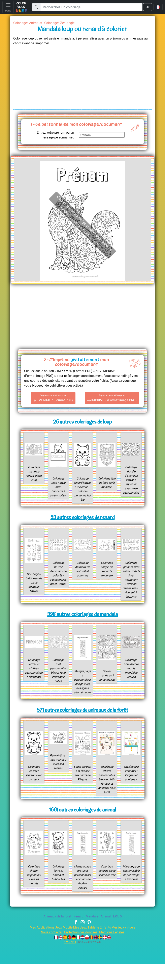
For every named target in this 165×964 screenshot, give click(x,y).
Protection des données (80, 932)
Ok (148, 7)
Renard (78, 916)
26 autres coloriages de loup (82, 422)
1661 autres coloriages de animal (82, 810)
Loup (117, 916)
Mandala (92, 916)
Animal (106, 916)
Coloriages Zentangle (59, 23)
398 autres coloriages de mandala (82, 614)
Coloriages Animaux (27, 23)
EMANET (70, 942)
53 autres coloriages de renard (83, 517)
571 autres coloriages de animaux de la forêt (82, 710)
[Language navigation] (158, 7)
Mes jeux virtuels (123, 927)
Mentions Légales (111, 932)
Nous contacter (51, 932)
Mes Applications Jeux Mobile (51, 927)
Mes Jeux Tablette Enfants (92, 927)
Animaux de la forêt (57, 916)
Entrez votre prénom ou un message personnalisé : (55, 135)
